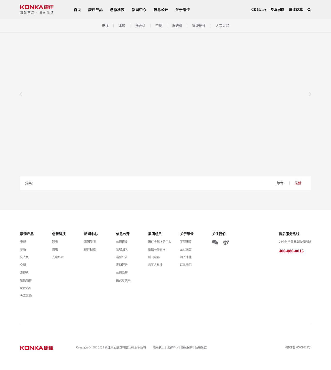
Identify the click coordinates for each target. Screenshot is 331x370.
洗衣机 (140, 26)
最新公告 (122, 257)
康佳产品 (95, 10)
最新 (297, 183)
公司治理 (122, 272)
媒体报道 (90, 249)
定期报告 (122, 265)
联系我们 (186, 265)
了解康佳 (186, 241)
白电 (55, 249)
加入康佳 (186, 257)
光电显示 (58, 257)
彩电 (55, 241)
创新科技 (117, 10)
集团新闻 (90, 241)
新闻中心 (139, 10)
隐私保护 (187, 347)
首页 (77, 10)
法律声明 (173, 347)
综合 (280, 183)
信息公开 (161, 10)
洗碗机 (177, 26)
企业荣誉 (186, 249)
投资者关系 (123, 280)
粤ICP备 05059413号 (298, 347)
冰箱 (121, 26)
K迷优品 (25, 288)
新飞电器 (154, 257)
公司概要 (122, 241)
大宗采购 (222, 26)
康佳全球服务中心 (159, 241)
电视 (105, 26)
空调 (158, 26)
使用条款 (201, 347)
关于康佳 (182, 10)
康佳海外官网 (157, 249)
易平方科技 (155, 265)
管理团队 (122, 249)
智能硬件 (199, 26)
